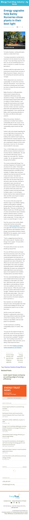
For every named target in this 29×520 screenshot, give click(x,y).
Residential (10, 446)
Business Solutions (10, 367)
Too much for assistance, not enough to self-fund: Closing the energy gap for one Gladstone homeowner (13, 442)
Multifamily (6, 410)
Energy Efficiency (21, 367)
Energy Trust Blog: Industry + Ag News (14, 3)
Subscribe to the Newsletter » (14, 398)
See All (25, 466)
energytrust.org (7, 500)
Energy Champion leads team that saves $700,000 (20, 358)
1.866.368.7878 (6, 481)
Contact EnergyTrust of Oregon (19, 500)
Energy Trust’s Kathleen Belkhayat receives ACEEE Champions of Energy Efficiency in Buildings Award (14, 428)
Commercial (6, 438)
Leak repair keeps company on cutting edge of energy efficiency (14, 377)
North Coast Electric (14, 225)
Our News (5, 416)
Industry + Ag (6, 423)
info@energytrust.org (8, 484)
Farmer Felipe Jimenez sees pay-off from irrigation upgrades (10, 358)
